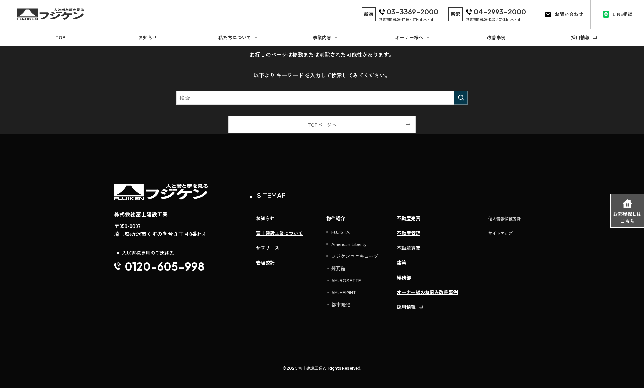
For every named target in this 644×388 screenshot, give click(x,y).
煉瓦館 (338, 268)
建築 (401, 262)
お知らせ (265, 218)
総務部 (404, 277)
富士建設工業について (279, 233)
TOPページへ (322, 124)
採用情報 (406, 306)
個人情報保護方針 (504, 218)
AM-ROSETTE (346, 280)
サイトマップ (500, 233)
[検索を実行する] (461, 98)
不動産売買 (408, 218)
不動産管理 (408, 233)
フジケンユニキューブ (354, 256)
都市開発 (340, 304)
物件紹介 (335, 218)
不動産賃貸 (408, 247)
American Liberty (349, 244)
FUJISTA (340, 232)
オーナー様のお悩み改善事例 (427, 292)
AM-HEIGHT (343, 292)
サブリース (267, 247)
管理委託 (265, 262)
